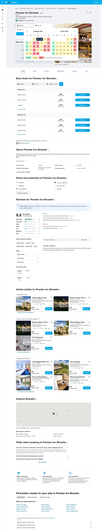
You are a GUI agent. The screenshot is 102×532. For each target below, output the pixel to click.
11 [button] (45, 43)
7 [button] (30, 43)
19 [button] (48, 46)
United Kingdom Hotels (24, 8)
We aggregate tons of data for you (26, 525)
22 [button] (34, 50)
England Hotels (38, 8)
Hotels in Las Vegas (21, 504)
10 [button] (41, 43)
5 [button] (48, 39)
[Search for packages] (2, 16)
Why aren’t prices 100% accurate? (26, 528)
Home (17, 8)
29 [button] (34, 53)
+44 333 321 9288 (20, 18)
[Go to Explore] (2, 19)
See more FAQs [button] (42, 462)
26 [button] (48, 50)
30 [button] (37, 53)
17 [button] (41, 46)
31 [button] (75, 53)
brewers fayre (29, 246)
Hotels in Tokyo (45, 511)
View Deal (48, 309)
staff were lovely (20, 243)
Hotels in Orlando (45, 507)
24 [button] (41, 50)
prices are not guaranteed (49, 518)
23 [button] (37, 50)
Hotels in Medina (70, 507)
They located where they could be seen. (55, 226)
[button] (2, 2)
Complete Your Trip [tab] (45, 497)
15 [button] (34, 46)
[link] (25, 312)
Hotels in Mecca (45, 504)
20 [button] (27, 50)
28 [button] (30, 53)
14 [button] (30, 46)
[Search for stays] (2, 9)
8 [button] (34, 43)
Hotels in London (70, 509)
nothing (28, 243)
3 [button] (41, 39)
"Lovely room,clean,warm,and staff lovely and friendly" (58, 216)
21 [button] (30, 50)
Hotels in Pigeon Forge (22, 507)
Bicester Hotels (61, 8)
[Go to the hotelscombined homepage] (11, 2)
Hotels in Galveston (21, 511)
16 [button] (37, 46)
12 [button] (48, 43)
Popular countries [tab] (32, 497)
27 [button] (27, 53)
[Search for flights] (2, 6)
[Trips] (2, 23)
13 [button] (27, 46)
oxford (35, 246)
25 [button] (45, 50)
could (32, 243)
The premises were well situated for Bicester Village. (57, 218)
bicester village (20, 246)
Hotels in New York (21, 509)
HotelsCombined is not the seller (25, 522)
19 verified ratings (28, 20)
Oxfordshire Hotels (50, 8)
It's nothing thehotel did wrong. (52, 228)
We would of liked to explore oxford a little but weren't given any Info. (61, 220)
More (17, 157)
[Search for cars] (2, 13)
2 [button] (37, 39)
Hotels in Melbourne (71, 504)
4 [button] (53, 43)
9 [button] (37, 43)
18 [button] (45, 46)
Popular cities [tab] (20, 497)
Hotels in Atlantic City (46, 509)
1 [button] (34, 39)
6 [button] (60, 43)
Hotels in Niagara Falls (72, 511)
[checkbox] (23, 272)
